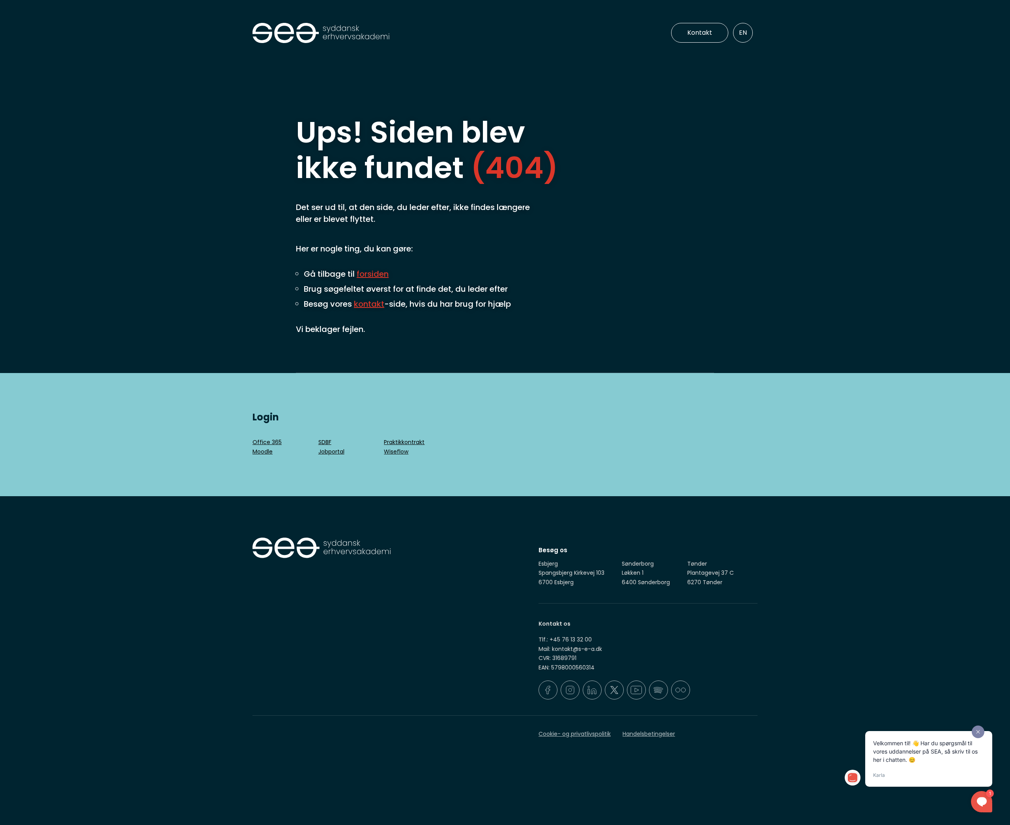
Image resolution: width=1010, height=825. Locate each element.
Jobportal (331, 452)
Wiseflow (396, 452)
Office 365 (267, 442)
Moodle (262, 452)
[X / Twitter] (614, 690)
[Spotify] (658, 690)
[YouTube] (636, 690)
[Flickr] (680, 690)
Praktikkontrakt (404, 442)
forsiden (373, 273)
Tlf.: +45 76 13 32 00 (565, 639)
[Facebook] (548, 690)
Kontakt (699, 32)
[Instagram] (570, 690)
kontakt (369, 303)
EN (743, 32)
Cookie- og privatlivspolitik (575, 734)
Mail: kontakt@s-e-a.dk (570, 649)
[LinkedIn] (592, 690)
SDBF (324, 442)
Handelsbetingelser (649, 734)
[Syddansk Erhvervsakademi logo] (376, 33)
